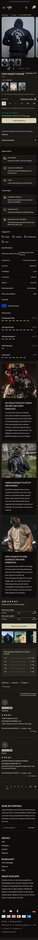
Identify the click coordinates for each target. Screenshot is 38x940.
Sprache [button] (15, 683)
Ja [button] (20, 728)
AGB (34, 925)
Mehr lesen (5, 134)
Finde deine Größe (26, 99)
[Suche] (26, 7)
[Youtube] (10, 911)
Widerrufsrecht (7, 925)
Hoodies (14, 15)
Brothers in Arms (16, 921)
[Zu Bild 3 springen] (18, 62)
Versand (6, 928)
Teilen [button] (29, 728)
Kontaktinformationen (9, 932)
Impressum (16, 928)
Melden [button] (24, 728)
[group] (19, 601)
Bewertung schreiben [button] (19, 626)
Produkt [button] (24, 683)
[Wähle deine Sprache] (34, 911)
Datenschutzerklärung (22, 925)
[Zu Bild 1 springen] (5, 62)
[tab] (28, 694)
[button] (7, 637)
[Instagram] (4, 911)
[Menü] (4, 7)
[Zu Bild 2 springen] (11, 62)
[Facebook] (17, 911)
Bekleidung (5, 15)
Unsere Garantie (8, 140)
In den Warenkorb (19, 120)
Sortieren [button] (5, 683)
